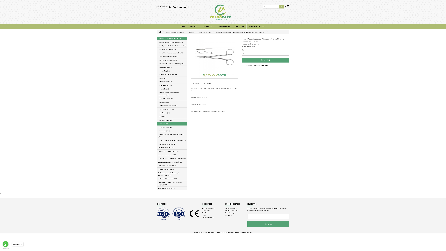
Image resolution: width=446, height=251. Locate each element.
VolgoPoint (248, 232)
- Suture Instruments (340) (166, 144)
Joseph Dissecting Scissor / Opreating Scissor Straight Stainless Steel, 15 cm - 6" (240, 32)
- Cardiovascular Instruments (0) (168, 56)
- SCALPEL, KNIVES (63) (165, 98)
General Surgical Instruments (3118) (169, 38)
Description (196, 83)
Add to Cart (265, 60)
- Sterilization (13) (164, 113)
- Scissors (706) (163, 124)
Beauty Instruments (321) (166, 148)
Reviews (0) (207, 83)
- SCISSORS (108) (163, 102)
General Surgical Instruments (175, 32)
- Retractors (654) (164, 131)
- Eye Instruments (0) (165, 67)
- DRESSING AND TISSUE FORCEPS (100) (171, 64)
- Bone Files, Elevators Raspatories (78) (170, 53)
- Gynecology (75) (164, 71)
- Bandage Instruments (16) (167, 49)
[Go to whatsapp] (5, 244)
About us (193, 26)
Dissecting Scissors (205, 32)
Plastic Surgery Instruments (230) (168, 151)
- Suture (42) (162, 116)
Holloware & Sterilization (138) (167, 179)
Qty (243, 50)
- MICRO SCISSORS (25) (165, 82)
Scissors (191, 32)
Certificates (228, 215)
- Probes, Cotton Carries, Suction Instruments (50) (168, 94)
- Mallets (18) (162, 78)
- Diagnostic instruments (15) (167, 60)
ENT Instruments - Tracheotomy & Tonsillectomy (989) (168, 174)
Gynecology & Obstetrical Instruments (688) (172, 158)
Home (182, 26)
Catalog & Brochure (208, 217)
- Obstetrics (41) (163, 89)
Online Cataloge (230, 213)
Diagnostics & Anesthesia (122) (167, 166)
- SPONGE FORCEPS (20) (166, 109)
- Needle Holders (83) (165, 85)
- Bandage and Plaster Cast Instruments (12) (172, 46)
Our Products (208, 26)
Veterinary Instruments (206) (167, 155)
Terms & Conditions (208, 208)
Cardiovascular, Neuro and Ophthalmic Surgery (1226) (170, 184)
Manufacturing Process (232, 210)
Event (204, 215)
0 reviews (255, 65)
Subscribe (268, 224)
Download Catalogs (257, 26)
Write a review (263, 65)
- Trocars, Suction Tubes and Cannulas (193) (172, 140)
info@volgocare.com (177, 7)
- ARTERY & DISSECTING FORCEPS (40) (170, 42)
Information (224, 26)
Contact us (239, 26)
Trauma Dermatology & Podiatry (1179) (170, 162)
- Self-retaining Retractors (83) (167, 106)
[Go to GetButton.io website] (5, 248)
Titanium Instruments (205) (166, 188)
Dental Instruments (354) (166, 169)
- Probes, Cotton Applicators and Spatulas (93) (171, 136)
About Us (205, 213)
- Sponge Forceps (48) (165, 127)
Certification (206, 210)
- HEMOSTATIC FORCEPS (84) (167, 74)
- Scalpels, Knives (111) (165, 120)
